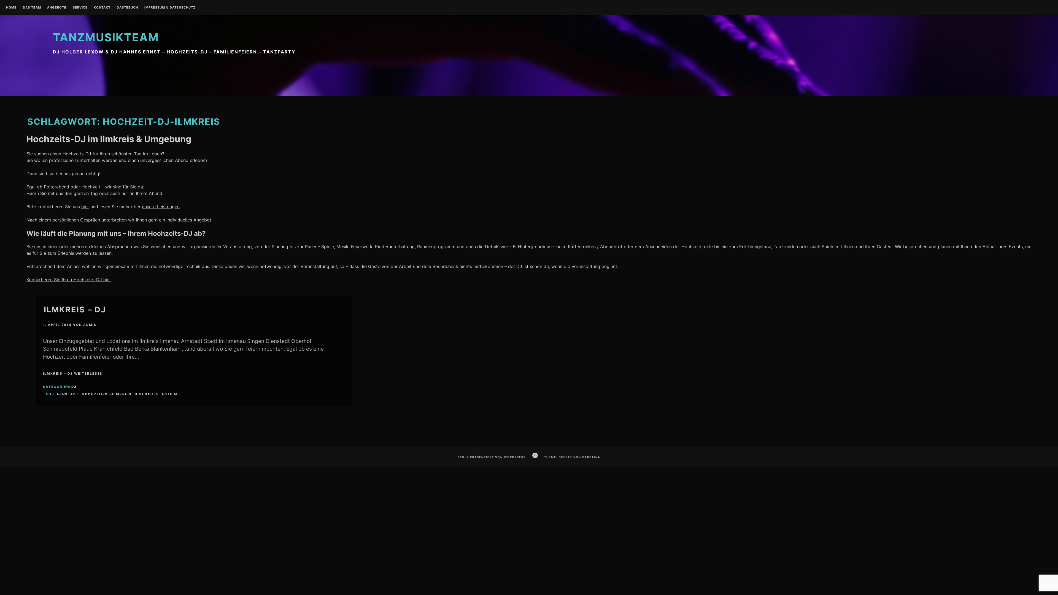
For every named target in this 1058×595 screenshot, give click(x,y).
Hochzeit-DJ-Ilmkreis (107, 394)
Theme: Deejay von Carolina (572, 457)
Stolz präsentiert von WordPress (492, 457)
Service (80, 7)
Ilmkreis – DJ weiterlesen (73, 373)
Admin (90, 325)
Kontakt (102, 7)
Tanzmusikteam (106, 37)
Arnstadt (67, 394)
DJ (74, 387)
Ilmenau (144, 394)
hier (85, 206)
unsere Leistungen (161, 206)
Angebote (56, 7)
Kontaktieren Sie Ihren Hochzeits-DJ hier (68, 279)
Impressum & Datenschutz (169, 7)
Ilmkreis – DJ (75, 309)
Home (11, 7)
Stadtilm (166, 394)
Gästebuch (127, 7)
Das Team (32, 7)
